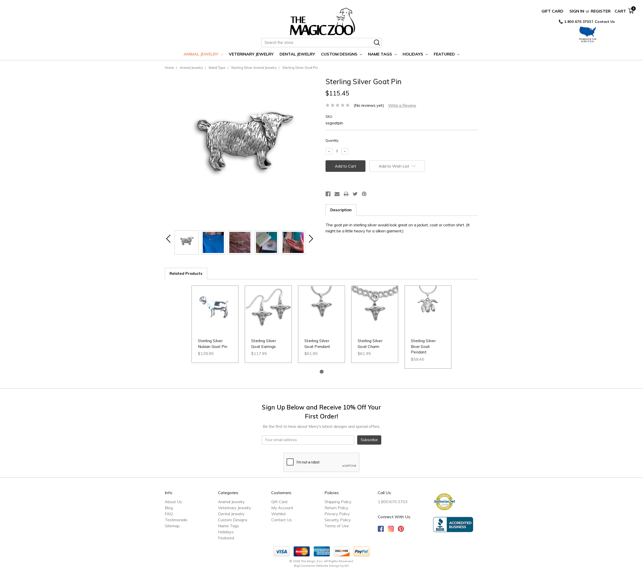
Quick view (215, 304)
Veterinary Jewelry (251, 54)
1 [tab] (322, 372)
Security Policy (338, 519)
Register (601, 11)
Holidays (413, 54)
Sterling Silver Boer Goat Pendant (423, 346)
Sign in (576, 11)
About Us (173, 501)
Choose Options (321, 314)
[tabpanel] (215, 324)
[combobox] (321, 42)
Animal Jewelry (201, 54)
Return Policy (336, 507)
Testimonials (176, 519)
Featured (445, 54)
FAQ (169, 513)
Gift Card (552, 11)
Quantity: (332, 140)
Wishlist (278, 513)
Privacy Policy (337, 513)
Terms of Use (337, 525)
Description (341, 209)
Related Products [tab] (186, 273)
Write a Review (402, 105)
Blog (169, 507)
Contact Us (605, 21)
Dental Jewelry (297, 54)
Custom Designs (339, 54)
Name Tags (380, 54)
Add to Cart (215, 314)
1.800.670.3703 (577, 21)
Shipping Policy (338, 501)
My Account (282, 507)
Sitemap (172, 525)
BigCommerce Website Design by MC (321, 565)
